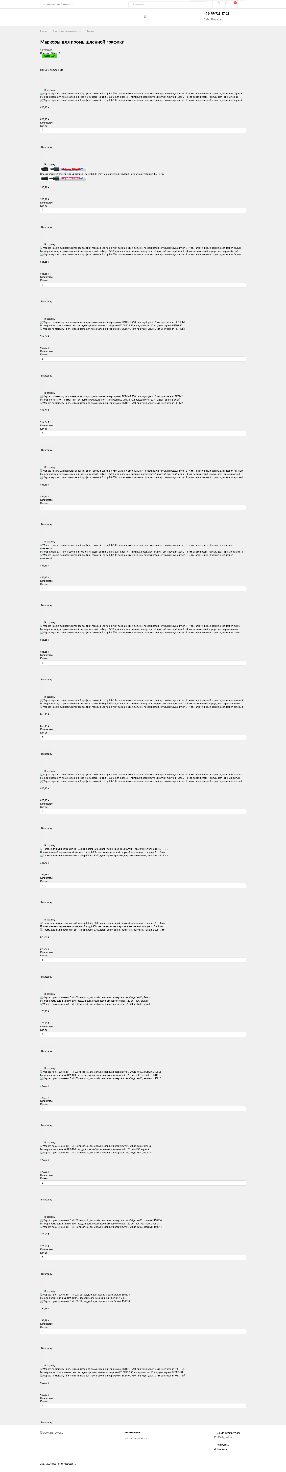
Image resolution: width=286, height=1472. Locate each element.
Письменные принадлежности (66, 31)
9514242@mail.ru (212, 19)
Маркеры (90, 31)
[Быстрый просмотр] (42, 77)
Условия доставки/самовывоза (58, 4)
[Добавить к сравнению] (42, 85)
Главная (43, 31)
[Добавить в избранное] (42, 81)
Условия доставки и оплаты (137, 1439)
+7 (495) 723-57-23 (216, 13)
